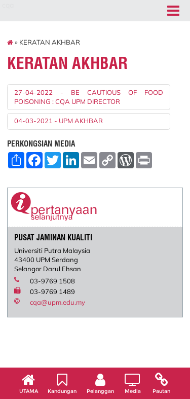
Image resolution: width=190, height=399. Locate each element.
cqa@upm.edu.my (57, 302)
